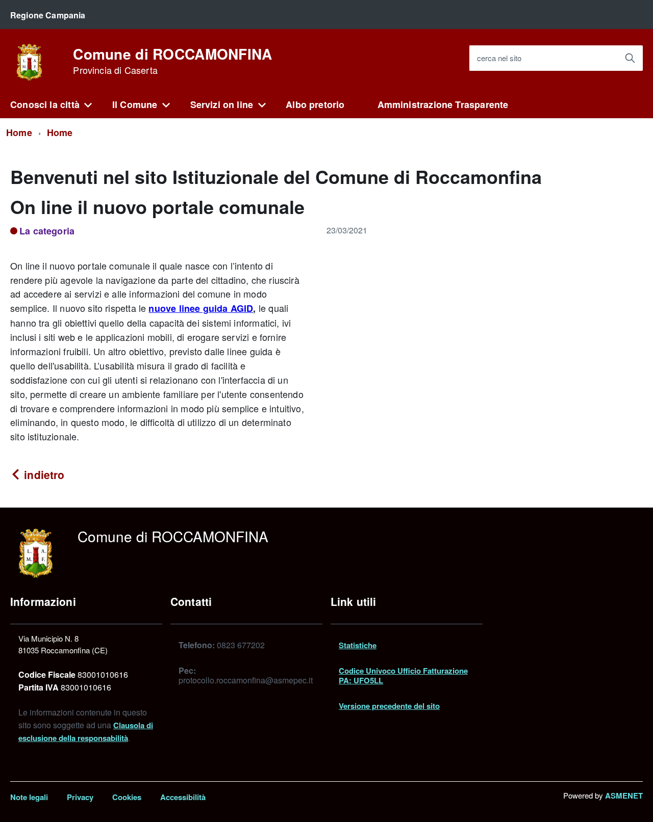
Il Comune (135, 104)
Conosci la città (45, 104)
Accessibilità (183, 797)
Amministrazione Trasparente (443, 104)
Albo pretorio (315, 104)
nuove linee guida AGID (200, 308)
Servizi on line (222, 104)
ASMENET (624, 795)
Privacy (80, 797)
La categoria (46, 230)
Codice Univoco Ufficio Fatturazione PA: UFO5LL (403, 675)
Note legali (29, 797)
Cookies (126, 797)
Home (19, 132)
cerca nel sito (499, 58)
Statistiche (357, 645)
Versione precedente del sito (389, 705)
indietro (42, 474)
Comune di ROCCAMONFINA (172, 61)
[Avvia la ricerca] (630, 58)
